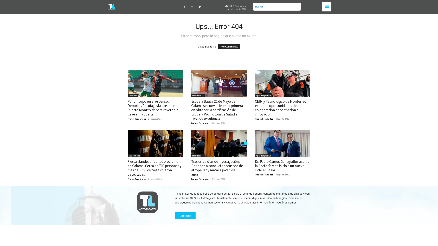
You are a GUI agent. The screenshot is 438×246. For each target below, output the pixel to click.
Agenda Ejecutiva (263, 95)
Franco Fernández (137, 119)
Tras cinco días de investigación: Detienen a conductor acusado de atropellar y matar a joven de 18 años (217, 168)
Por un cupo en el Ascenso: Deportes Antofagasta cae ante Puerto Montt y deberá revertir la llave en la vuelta (153, 108)
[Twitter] (200, 7)
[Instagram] (192, 7)
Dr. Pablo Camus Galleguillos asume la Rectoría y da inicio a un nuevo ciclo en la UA (282, 166)
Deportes (133, 95)
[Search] (297, 7)
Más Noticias (198, 95)
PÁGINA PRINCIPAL (229, 47)
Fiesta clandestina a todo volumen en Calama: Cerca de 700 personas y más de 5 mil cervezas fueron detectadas (155, 168)
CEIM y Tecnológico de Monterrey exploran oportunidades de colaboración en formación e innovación (280, 108)
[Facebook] (184, 7)
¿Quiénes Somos (286, 202)
